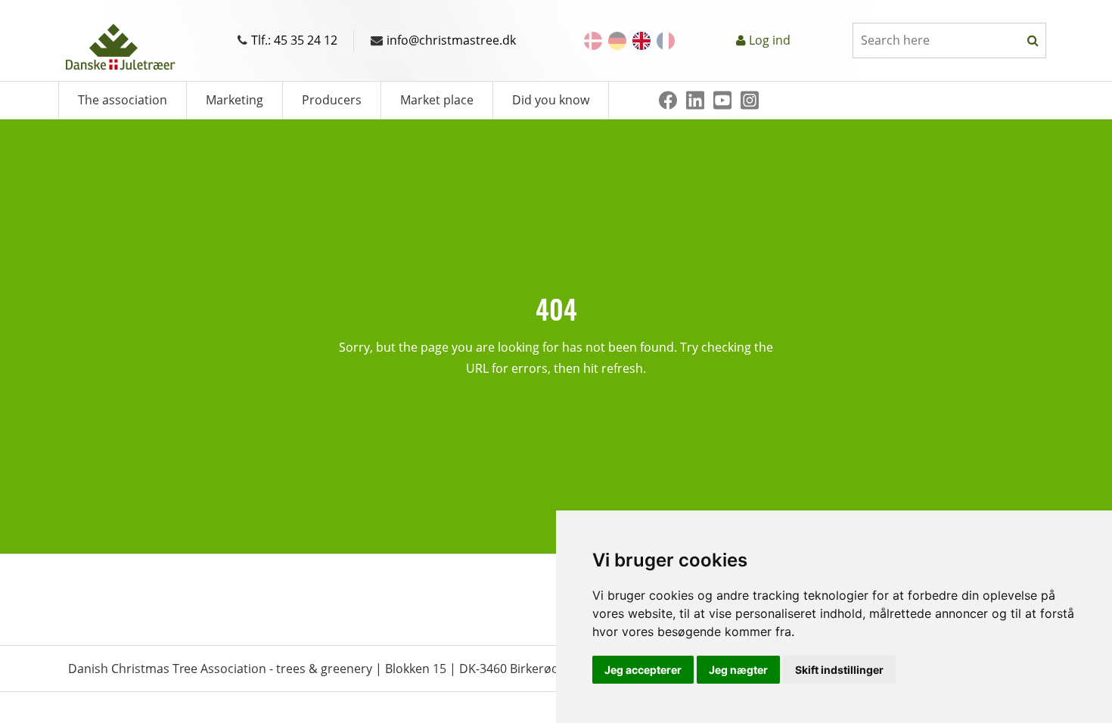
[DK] (593, 41)
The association (122, 100)
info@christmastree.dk (451, 40)
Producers (332, 100)
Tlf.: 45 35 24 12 (294, 40)
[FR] (666, 41)
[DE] (617, 41)
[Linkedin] (695, 100)
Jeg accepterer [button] (643, 669)
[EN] (641, 41)
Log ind (770, 40)
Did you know (550, 100)
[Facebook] (668, 100)
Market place (437, 100)
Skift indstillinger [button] (839, 669)
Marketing (234, 100)
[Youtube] (722, 100)
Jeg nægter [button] (738, 669)
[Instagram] (749, 100)
